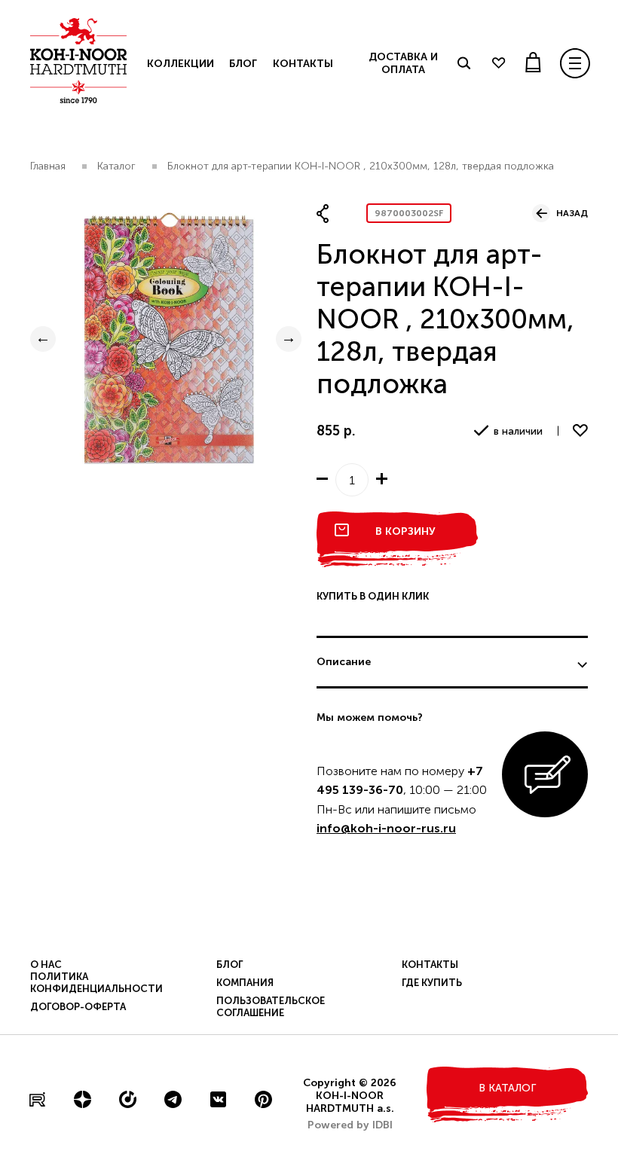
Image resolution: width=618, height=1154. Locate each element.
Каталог (116, 166)
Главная (48, 166)
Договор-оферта (78, 1006)
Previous (43, 339)
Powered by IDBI (350, 1125)
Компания (245, 982)
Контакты (303, 63)
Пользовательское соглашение (270, 1006)
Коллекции (180, 63)
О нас (46, 964)
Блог (242, 63)
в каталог (507, 1088)
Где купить (432, 982)
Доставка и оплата (403, 63)
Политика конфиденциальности (96, 982)
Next (288, 339)
